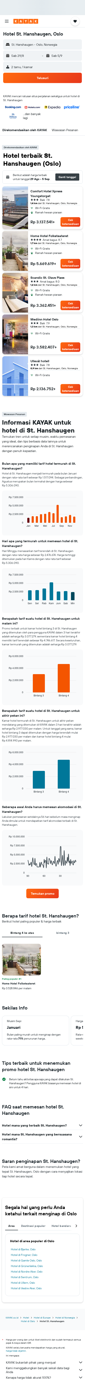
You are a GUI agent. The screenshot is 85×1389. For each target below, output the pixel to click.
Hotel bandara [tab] (61, 1226)
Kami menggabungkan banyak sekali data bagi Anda (37, 1370)
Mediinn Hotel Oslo (44, 319)
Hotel (26, 1317)
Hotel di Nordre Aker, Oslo (26, 1271)
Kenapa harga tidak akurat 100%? (28, 1377)
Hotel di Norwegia (65, 1317)
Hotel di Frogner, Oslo (24, 1255)
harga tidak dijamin (16, 1350)
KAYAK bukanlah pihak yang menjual (31, 1362)
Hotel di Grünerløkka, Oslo (27, 1266)
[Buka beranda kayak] (25, 21)
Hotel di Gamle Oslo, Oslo (26, 1260)
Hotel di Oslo (28, 1321)
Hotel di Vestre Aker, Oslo (26, 1288)
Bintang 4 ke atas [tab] (22, 933)
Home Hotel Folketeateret (49, 236)
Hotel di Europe (42, 1317)
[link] (42, 893)
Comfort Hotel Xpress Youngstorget (46, 193)
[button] (6, 21)
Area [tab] (11, 1226)
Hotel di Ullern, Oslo (23, 1282)
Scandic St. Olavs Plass (47, 278)
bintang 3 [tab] (62, 933)
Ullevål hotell (39, 361)
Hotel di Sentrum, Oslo (25, 1277)
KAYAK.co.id (12, 1317)
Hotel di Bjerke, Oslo (23, 1249)
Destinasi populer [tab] (33, 1226)
